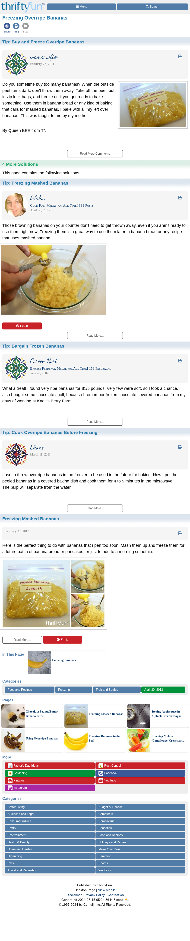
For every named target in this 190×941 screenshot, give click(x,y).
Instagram (20, 787)
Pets (11, 863)
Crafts (12, 828)
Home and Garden (20, 849)
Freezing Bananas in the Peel (104, 738)
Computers (105, 814)
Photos (103, 863)
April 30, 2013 (153, 689)
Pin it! (24, 326)
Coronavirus (106, 821)
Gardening (17, 773)
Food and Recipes (20, 689)
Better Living (16, 807)
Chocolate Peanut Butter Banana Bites (42, 714)
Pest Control (110, 766)
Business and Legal (21, 814)
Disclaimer (74, 895)
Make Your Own (109, 849)
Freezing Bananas (64, 660)
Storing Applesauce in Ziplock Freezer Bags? (166, 714)
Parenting (104, 856)
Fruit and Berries (107, 689)
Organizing (15, 856)
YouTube (109, 780)
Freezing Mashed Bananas (106, 714)
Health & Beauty (19, 842)
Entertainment (17, 835)
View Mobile (107, 890)
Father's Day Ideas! (24, 766)
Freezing (64, 689)
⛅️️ (127, 900)
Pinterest (19, 780)
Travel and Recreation (22, 870)
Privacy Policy (95, 895)
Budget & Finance (110, 807)
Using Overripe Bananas (42, 738)
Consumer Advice (19, 821)
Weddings (105, 870)
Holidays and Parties (112, 842)
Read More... (22, 639)
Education (105, 828)
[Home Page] (23, 3)
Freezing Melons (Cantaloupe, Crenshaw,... (168, 738)
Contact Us (116, 895)
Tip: (43, 41)
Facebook (110, 773)
